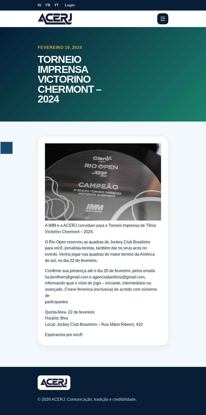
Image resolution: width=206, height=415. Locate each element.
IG (39, 5)
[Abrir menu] (162, 18)
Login (70, 5)
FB (47, 5)
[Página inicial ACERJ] (55, 19)
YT (56, 5)
